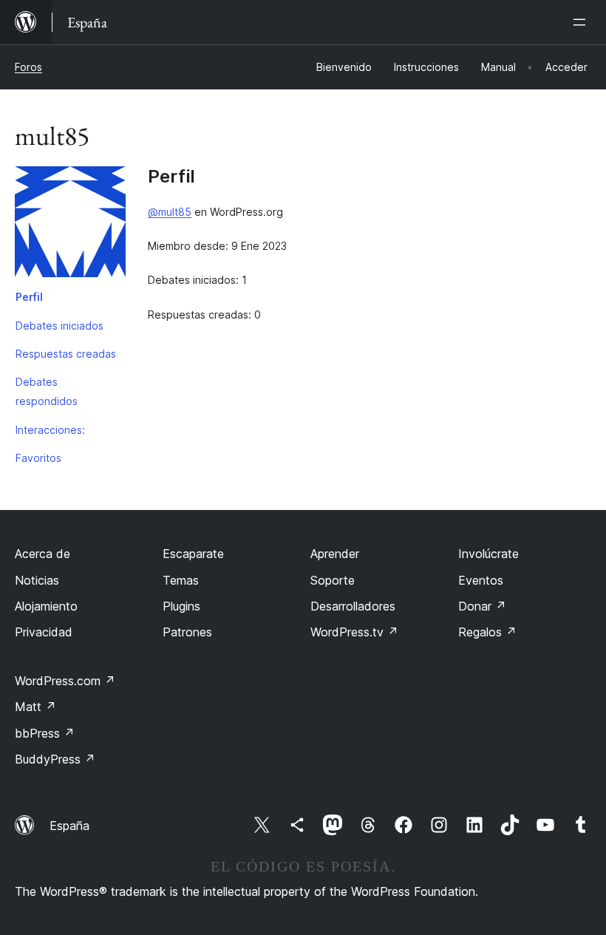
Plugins (181, 606)
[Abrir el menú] (582, 22)
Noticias (37, 580)
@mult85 (169, 211)
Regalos (487, 632)
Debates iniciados (59, 325)
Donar (482, 606)
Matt (35, 706)
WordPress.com (65, 680)
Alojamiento (46, 606)
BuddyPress (55, 759)
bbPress (45, 733)
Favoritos (38, 458)
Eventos (480, 580)
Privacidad (43, 632)
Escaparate (193, 553)
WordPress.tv (354, 632)
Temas (181, 580)
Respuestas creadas (66, 353)
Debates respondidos (47, 391)
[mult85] (70, 224)
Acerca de (42, 553)
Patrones (187, 632)
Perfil (29, 296)
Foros (28, 67)
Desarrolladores (352, 606)
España (69, 825)
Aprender (334, 553)
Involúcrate (488, 553)
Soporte (332, 580)
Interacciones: (50, 430)
